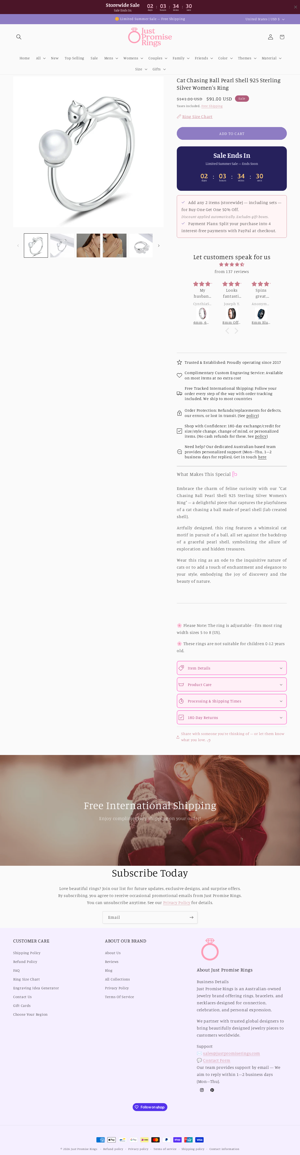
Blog (109, 970)
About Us (113, 953)
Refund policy (113, 1149)
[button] (19, 37)
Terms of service (165, 1149)
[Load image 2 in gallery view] (62, 245)
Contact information (224, 1149)
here (262, 456)
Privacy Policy (176, 902)
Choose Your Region (30, 1014)
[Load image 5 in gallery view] (141, 245)
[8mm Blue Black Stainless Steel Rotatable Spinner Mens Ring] (231, 313)
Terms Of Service (119, 997)
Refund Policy (25, 961)
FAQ (16, 970)
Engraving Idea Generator (36, 988)
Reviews (112, 961)
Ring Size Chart (26, 979)
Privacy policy (138, 1149)
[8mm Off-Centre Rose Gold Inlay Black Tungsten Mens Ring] (202, 313)
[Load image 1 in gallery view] (36, 245)
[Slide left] (18, 245)
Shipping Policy (27, 953)
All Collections (117, 979)
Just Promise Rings (84, 1149)
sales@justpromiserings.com (231, 1053)
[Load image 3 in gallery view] (88, 245)
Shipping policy (193, 1149)
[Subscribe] (191, 917)
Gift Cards (22, 1005)
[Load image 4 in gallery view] (114, 245)
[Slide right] (159, 245)
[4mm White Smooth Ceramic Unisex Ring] (261, 313)
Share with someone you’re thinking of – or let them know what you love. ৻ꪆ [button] (232, 736)
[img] (232, 264)
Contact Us (22, 997)
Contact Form (216, 1060)
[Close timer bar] (295, 7)
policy (252, 415)
